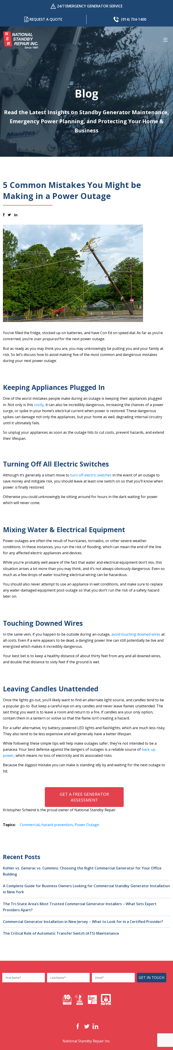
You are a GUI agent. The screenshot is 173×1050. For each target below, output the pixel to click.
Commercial (30, 824)
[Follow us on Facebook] (4, 214)
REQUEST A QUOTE (46, 19)
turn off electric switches (91, 475)
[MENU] (166, 40)
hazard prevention (57, 824)
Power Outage (87, 824)
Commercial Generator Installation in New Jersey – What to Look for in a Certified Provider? (83, 921)
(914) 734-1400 (133, 19)
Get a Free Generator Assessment (84, 797)
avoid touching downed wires (135, 634)
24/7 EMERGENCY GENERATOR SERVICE (90, 6)
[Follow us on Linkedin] (15, 214)
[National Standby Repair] (21, 40)
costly (39, 404)
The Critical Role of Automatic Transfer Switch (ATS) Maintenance (61, 933)
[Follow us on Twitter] (9, 214)
